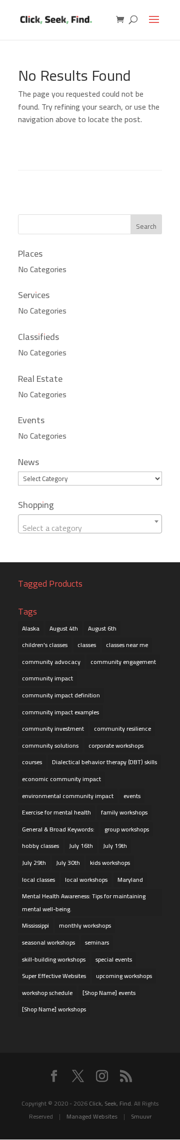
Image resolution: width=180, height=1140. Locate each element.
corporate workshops (116, 745)
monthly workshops (85, 925)
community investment (53, 728)
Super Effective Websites (54, 975)
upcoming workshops (124, 975)
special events (114, 959)
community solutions (50, 745)
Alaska (31, 628)
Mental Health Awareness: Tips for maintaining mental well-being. (84, 902)
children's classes (45, 645)
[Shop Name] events (109, 992)
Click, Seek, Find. (110, 1103)
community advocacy (51, 661)
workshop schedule (47, 992)
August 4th (64, 628)
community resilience (122, 728)
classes (87, 645)
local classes (38, 879)
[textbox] (90, 528)
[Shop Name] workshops (54, 1009)
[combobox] (90, 523)
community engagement (123, 661)
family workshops (124, 812)
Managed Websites (92, 1116)
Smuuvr (141, 1116)
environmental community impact (68, 796)
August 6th (102, 628)
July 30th (68, 862)
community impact (47, 678)
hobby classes (40, 845)
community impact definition (61, 695)
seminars (97, 942)
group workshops (126, 829)
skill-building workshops (54, 959)
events (132, 796)
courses (32, 762)
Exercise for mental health (56, 812)
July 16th (81, 845)
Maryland (130, 879)
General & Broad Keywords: (58, 829)
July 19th (115, 845)
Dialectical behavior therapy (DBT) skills (104, 762)
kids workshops (110, 862)
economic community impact (61, 779)
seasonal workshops (48, 942)
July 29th (34, 862)
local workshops (86, 879)
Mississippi (35, 925)
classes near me (127, 645)
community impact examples (60, 712)
